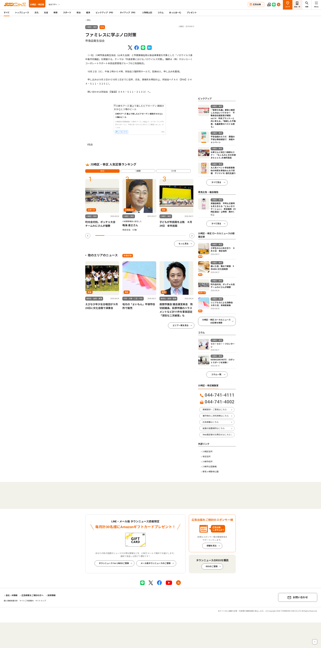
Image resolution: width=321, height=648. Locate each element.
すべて (7, 12)
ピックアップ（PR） (105, 12)
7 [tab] (154, 235)
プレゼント (192, 12)
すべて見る (216, 182)
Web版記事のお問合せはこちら (217, 434)
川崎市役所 (208, 461)
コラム (161, 12)
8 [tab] (163, 235)
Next (191, 235)
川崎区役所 (208, 451)
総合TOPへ (53, 5)
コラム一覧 (216, 374)
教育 (56, 12)
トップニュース (22, 12)
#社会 (90, 144)
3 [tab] (118, 235)
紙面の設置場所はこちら (214, 428)
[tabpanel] (102, 203)
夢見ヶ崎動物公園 (211, 471)
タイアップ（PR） (128, 12)
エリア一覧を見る (181, 325)
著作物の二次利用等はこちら (216, 416)
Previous (87, 235)
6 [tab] (145, 235)
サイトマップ (40, 601)
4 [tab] (127, 235)
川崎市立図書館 (210, 466)
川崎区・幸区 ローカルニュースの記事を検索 (216, 321)
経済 (88, 12)
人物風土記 (147, 12)
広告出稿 (257, 4)
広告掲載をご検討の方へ (32, 595)
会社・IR (297, 7)
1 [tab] (99, 235)
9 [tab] (172, 235)
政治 (79, 12)
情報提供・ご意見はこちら (215, 409)
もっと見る (184, 243)
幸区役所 (207, 456)
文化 (36, 12)
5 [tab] (136, 235)
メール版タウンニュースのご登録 (156, 563)
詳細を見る (212, 546)
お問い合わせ (300, 597)
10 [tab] (181, 235)
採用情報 (52, 595)
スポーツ (67, 12)
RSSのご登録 (212, 566)
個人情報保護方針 (11, 601)
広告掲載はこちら (211, 422)
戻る (89, 20)
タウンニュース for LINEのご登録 (114, 563)
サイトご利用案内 (27, 601)
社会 (46, 12)
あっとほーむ (175, 12)
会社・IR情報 (11, 595)
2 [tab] (108, 235)
